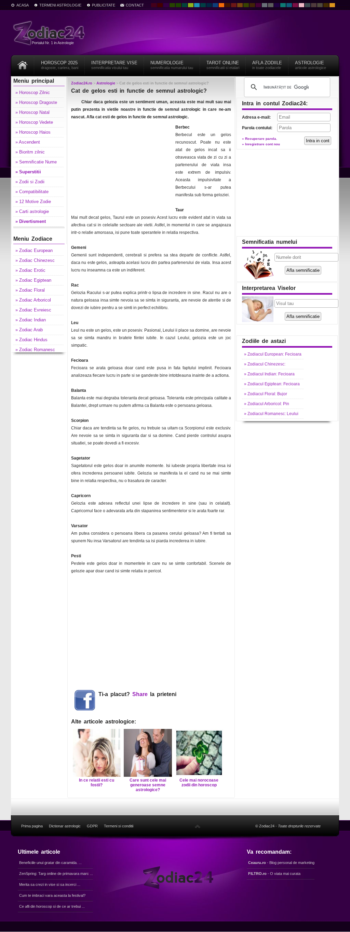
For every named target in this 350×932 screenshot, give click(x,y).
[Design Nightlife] (277, 5)
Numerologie (171, 65)
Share (140, 694)
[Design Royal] (209, 5)
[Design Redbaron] (160, 5)
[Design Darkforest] (172, 5)
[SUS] (197, 826)
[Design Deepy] (215, 5)
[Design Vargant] (234, 5)
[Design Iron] (307, 5)
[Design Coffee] (252, 5)
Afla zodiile (267, 65)
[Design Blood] (154, 5)
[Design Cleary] (289, 5)
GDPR (92, 826)
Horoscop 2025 (59, 65)
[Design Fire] (221, 5)
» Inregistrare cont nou (261, 144)
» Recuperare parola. (259, 139)
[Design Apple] (190, 5)
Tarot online (222, 65)
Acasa (22, 5)
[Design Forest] (246, 5)
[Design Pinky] (295, 5)
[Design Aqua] (197, 5)
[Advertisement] (122, 166)
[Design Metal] (264, 5)
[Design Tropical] (203, 5)
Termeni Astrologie (60, 5)
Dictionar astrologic (65, 826)
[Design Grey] (270, 5)
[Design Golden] (326, 5)
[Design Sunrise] (332, 5)
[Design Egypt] (314, 5)
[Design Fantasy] (258, 5)
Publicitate (103, 5)
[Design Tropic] (184, 5)
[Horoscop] (22, 62)
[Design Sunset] (240, 5)
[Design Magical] (166, 5)
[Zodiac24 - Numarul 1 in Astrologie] (50, 32)
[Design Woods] (178, 5)
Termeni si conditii (118, 826)
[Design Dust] (320, 5)
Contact (135, 5)
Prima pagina (32, 826)
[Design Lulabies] (301, 5)
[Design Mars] (227, 5)
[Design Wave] (283, 5)
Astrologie (310, 65)
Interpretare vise (114, 65)
